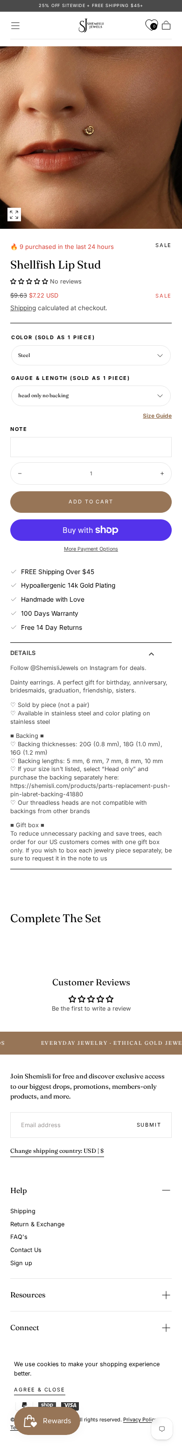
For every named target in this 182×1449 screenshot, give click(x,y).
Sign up (21, 1263)
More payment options (91, 549)
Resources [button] (27, 1294)
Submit (149, 1124)
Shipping (23, 308)
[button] (15, 26)
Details (22, 653)
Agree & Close (39, 1389)
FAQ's (19, 1236)
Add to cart (91, 501)
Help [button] (18, 1190)
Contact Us (26, 1249)
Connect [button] (24, 1327)
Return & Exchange (37, 1224)
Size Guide (157, 415)
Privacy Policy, (141, 1419)
